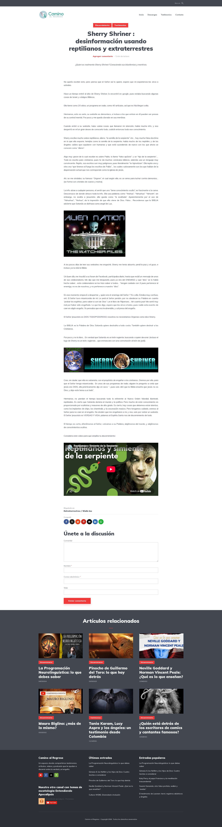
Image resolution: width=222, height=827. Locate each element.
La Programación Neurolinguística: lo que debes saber (60, 672)
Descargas (152, 15)
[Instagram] (51, 775)
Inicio (141, 15)
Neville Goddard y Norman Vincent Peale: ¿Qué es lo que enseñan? (161, 672)
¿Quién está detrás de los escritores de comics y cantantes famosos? (160, 727)
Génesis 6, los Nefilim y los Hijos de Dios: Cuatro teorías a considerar (109, 773)
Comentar (68, 541)
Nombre (68, 566)
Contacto (179, 15)
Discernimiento (102, 25)
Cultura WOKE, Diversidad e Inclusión (104, 795)
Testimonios (166, 15)
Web (66, 588)
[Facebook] (46, 775)
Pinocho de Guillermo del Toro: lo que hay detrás (108, 672)
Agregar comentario (103, 56)
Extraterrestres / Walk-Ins (78, 511)
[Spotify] (56, 775)
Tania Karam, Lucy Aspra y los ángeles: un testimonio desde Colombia (110, 730)
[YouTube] (41, 775)
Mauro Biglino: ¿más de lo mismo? (60, 725)
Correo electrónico (72, 577)
